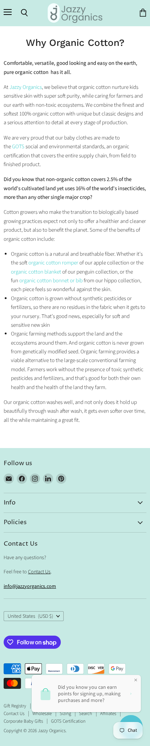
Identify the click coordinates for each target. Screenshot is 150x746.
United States (30, 616)
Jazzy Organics (25, 87)
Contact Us (39, 572)
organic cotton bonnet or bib (51, 280)
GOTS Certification (68, 721)
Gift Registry (15, 706)
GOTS (18, 146)
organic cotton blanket (36, 272)
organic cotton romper (53, 263)
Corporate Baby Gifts (23, 721)
